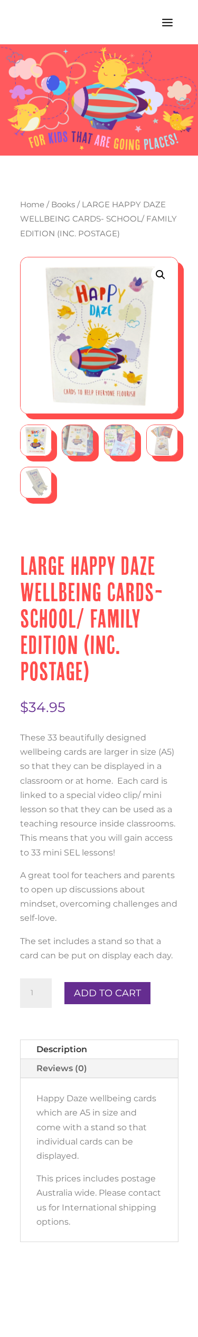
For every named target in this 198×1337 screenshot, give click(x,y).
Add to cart (107, 993)
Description (61, 1049)
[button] (160, 274)
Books (63, 204)
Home (32, 204)
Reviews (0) (61, 1068)
